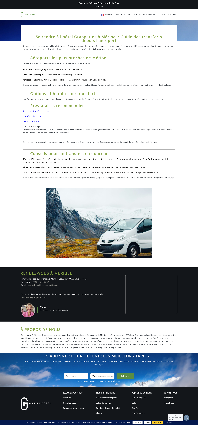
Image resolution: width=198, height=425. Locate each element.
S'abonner (125, 376)
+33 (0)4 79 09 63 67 (40, 282)
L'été (117, 14)
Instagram (168, 397)
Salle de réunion (150, 14)
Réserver (67, 397)
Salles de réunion (103, 403)
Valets (134, 403)
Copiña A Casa (138, 413)
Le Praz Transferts (31, 121)
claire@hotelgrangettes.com (33, 297)
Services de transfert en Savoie (36, 111)
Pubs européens (139, 397)
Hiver (123, 14)
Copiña (135, 408)
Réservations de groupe (73, 408)
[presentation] (68, 4)
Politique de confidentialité (108, 408)
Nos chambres (134, 14)
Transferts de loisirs (32, 116)
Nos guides (172, 14)
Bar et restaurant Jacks (106, 397)
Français (109, 14)
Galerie (162, 14)
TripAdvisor (169, 403)
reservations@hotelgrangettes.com (43, 285)
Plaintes (99, 413)
